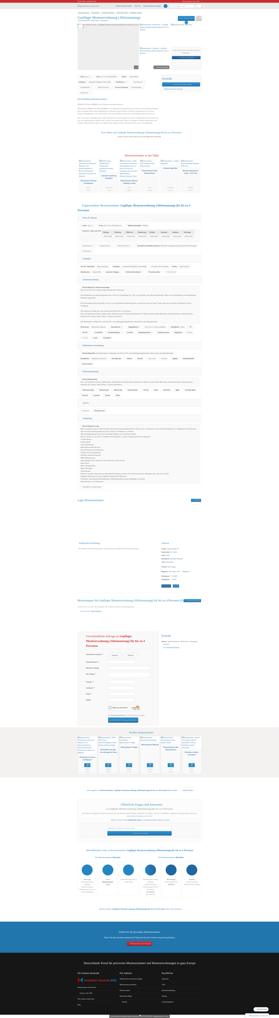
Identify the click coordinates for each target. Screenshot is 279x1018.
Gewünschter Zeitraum (94, 654)
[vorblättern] (133, 46)
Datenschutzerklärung (117, 715)
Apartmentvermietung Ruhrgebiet (108, 177)
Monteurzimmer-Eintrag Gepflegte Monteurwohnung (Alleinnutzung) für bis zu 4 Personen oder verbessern (150, 886)
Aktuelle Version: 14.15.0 (160, 1016)
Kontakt (176, 586)
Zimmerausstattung (90, 279)
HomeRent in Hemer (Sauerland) (192, 753)
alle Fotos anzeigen (162, 67)
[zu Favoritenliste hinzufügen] (80, 26)
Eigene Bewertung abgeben (193, 600)
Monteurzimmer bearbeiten (128, 984)
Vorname (89, 682)
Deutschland (169, 562)
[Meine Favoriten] (165, 6)
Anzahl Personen (92, 662)
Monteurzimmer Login (189, 1)
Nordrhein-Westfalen (176, 559)
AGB (163, 984)
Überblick (86, 259)
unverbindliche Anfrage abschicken (123, 720)
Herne (168, 555)
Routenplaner (196, 500)
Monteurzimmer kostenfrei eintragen (131, 979)
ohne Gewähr (172, 790)
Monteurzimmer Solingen (129, 747)
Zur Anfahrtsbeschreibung (171, 647)
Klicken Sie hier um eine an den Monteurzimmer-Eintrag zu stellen (140, 820)
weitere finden (107, 881)
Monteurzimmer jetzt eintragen (140, 944)
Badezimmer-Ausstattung (93, 345)
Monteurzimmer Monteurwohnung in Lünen (129, 182)
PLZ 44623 (173, 552)
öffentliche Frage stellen (140, 833)
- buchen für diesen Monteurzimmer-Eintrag (191, 881)
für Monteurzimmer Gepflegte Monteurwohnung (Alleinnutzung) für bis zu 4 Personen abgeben (87, 885)
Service (85, 403)
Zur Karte (166, 644)
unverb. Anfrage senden (186, 18)
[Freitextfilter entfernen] (195, 6)
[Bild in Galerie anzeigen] (155, 34)
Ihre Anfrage (90, 674)
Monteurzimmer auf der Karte (173, 89)
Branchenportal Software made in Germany (124, 1016)
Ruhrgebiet (185, 571)
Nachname (89, 688)
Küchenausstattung (90, 371)
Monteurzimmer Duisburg (150, 745)
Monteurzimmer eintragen (152, 6)
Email (88, 694)
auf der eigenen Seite (171, 881)
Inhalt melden (188, 790)
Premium (197, 157)
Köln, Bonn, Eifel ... (175, 571)
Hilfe (198, 1)
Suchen (200, 6)
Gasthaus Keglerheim (170, 168)
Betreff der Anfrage (92, 668)
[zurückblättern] (83, 46)
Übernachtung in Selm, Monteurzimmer (149, 172)
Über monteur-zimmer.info (86, 999)
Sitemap (164, 996)
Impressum (165, 979)
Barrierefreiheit (262, 1009)
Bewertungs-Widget (126, 996)
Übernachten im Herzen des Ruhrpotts (88, 182)
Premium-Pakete (125, 990)
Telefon (88, 700)
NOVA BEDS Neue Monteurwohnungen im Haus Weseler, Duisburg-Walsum (108, 751)
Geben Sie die (90, 611)
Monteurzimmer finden (124, 6)
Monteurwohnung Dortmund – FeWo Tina (191, 172)
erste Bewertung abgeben (187, 57)
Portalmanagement (167, 1002)
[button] (108, 46)
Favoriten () (258, 1016)
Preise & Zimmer (89, 218)
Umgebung (87, 418)
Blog (79, 1005)
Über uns (137, 6)
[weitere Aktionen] (199, 18)
